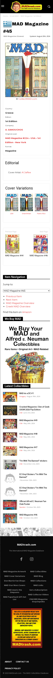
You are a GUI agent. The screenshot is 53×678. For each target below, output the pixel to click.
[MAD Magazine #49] (10, 424)
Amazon (27, 312)
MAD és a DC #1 (26, 393)
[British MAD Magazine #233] (26, 210)
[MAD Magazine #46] (10, 518)
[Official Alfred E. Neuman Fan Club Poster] (10, 505)
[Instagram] (31, 559)
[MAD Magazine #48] (10, 437)
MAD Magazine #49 (28, 420)
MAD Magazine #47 (28, 447)
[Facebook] (21, 559)
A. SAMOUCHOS (14, 129)
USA (11, 214)
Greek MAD (14, 16)
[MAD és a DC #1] (10, 397)
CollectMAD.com (28, 99)
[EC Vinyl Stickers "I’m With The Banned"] (10, 478)
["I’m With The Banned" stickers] (10, 464)
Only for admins (13, 270)
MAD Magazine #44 (14, 255)
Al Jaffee (26, 172)
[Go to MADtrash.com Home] (26, 6)
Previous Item (14, 296)
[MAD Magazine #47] (10, 451)
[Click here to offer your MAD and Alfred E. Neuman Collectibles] (26, 382)
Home (5, 16)
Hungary (22, 396)
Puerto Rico (41, 214)
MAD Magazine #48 (28, 434)
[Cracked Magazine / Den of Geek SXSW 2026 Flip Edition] (10, 410)
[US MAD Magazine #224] (11, 210)
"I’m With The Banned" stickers (33, 461)
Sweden (22, 507)
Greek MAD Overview (18, 306)
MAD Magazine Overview (20, 303)
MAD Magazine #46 (39, 255)
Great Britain (26, 214)
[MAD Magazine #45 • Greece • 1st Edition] (26, 70)
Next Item (11, 299)
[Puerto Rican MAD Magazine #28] (41, 210)
